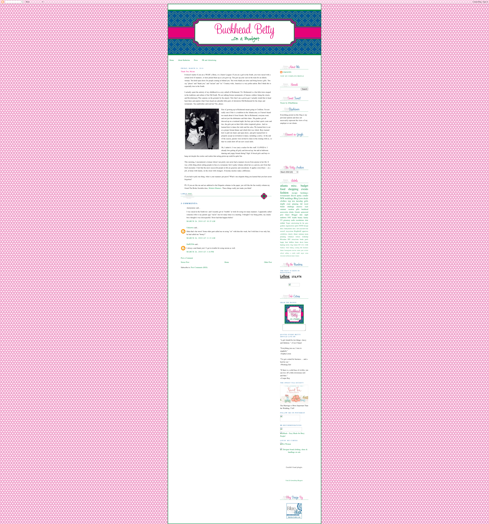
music (299, 250)
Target (288, 223)
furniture (305, 248)
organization (290, 226)
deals (305, 198)
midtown (283, 217)
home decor (299, 242)
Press (196, 60)
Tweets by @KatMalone (289, 103)
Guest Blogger (291, 214)
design (306, 226)
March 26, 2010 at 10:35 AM (201, 221)
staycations (289, 231)
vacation (291, 209)
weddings (289, 198)
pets (302, 250)
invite (287, 245)
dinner (296, 234)
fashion (284, 192)
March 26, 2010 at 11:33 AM (201, 238)
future (282, 250)
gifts (297, 209)
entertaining (295, 223)
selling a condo (290, 253)
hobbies (291, 242)
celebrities (283, 234)
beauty (300, 217)
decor (293, 195)
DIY (289, 239)
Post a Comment (187, 258)
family (305, 217)
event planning (292, 204)
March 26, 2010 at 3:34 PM (200, 251)
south (298, 253)
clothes (283, 200)
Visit (294, 480)
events (304, 189)
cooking (297, 248)
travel (306, 204)
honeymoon (288, 228)
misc (294, 228)
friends (297, 212)
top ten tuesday (295, 200)
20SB (306, 245)
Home (171, 60)
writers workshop (302, 236)
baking (292, 248)
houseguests (287, 250)
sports (296, 226)
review (306, 250)
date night (304, 214)
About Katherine (184, 60)
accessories (284, 212)
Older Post (268, 262)
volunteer (291, 236)
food (282, 189)
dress (281, 228)
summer (283, 209)
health (294, 217)
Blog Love (298, 198)
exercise (299, 206)
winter (296, 245)
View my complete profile (292, 76)
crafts (293, 220)
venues (297, 256)
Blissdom (283, 239)
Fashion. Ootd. (284, 248)
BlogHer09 (297, 231)
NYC (289, 217)
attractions (295, 239)
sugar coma (304, 253)
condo (305, 195)
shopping (293, 189)
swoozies (282, 256)
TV (281, 220)
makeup (301, 234)
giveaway (286, 220)
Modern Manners (215, 188)
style (306, 206)
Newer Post (185, 262)
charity (290, 234)
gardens (282, 226)
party (299, 195)
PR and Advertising (209, 60)
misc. (190, 194)
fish (301, 248)
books (302, 239)
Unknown (190, 227)
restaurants (285, 195)
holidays (304, 192)
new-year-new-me (302, 228)
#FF (299, 245)
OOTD (301, 226)
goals (306, 239)
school (282, 253)
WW (282, 198)
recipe (294, 192)
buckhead (304, 209)
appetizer (305, 231)
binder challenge (287, 206)
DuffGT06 (190, 244)
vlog (291, 245)
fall (301, 204)
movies (294, 250)
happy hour (284, 242)
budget (304, 185)
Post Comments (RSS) (199, 267)
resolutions (300, 220)
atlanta (284, 185)
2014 (302, 245)
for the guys (304, 223)
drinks (291, 212)
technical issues (290, 256)
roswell (282, 231)
